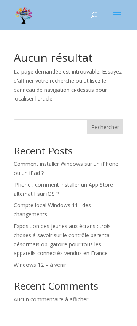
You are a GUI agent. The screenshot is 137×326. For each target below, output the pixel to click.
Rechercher (105, 127)
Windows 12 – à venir (40, 264)
